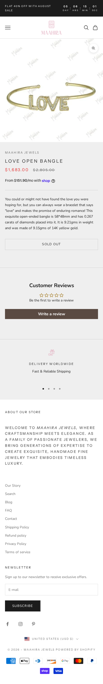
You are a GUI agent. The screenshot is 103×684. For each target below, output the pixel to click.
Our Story (12, 485)
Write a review (51, 314)
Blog (8, 502)
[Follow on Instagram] (20, 624)
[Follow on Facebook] (7, 624)
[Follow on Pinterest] (33, 624)
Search (10, 493)
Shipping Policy (17, 527)
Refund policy (15, 535)
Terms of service (17, 552)
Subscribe (22, 606)
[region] (51, 364)
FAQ (8, 510)
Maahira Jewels (22, 152)
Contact (11, 518)
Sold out (51, 244)
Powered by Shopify (76, 649)
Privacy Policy (15, 543)
